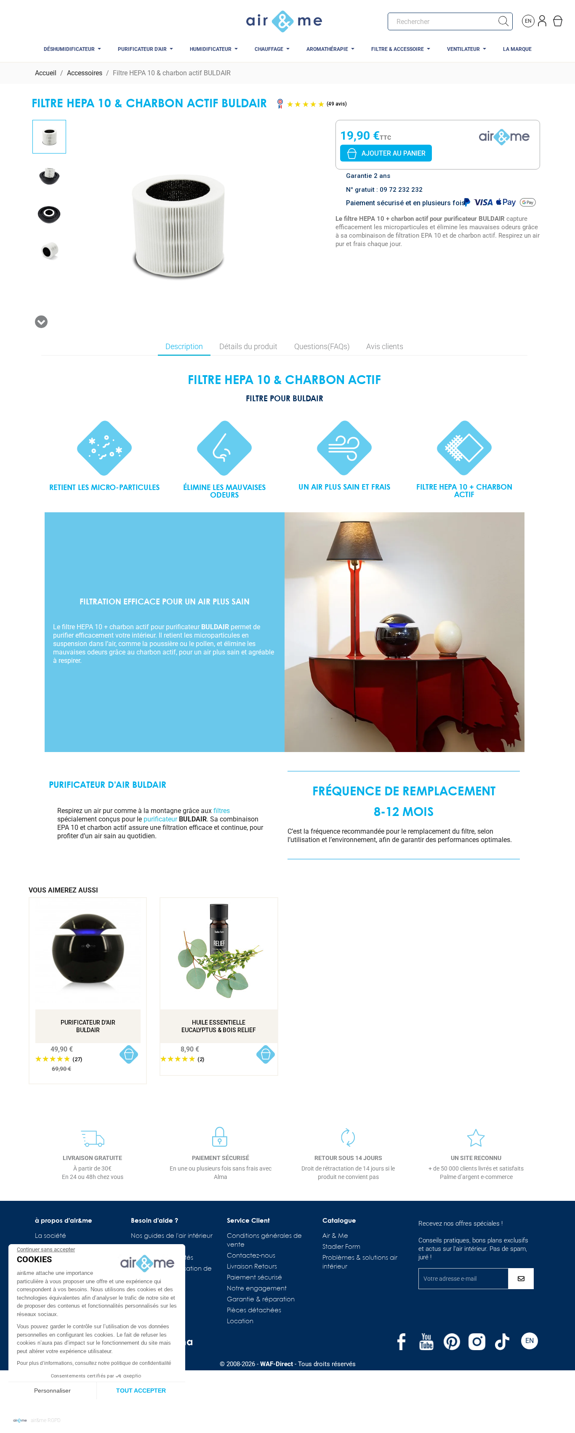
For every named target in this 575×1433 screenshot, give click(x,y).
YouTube (426, 1341)
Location (240, 1321)
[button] (37, 1420)
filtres (221, 811)
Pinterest (451, 1341)
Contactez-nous (251, 1256)
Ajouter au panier (394, 153)
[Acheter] (129, 1054)
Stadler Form (341, 1247)
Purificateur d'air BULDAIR (88, 1026)
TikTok (502, 1341)
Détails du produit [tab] (248, 346)
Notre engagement (257, 1289)
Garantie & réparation (261, 1300)
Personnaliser (52, 1390)
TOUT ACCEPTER (141, 1390)
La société (50, 1236)
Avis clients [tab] (384, 346)
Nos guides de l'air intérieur (172, 1236)
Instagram (477, 1341)
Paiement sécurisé (254, 1278)
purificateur (160, 819)
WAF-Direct (276, 1364)
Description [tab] (184, 346)
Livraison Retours (252, 1267)
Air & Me (335, 1236)
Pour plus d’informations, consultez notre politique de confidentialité (94, 1363)
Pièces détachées (254, 1311)
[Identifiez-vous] (543, 19)
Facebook (401, 1341)
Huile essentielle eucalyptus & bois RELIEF (218, 1026)
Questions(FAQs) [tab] (322, 346)
